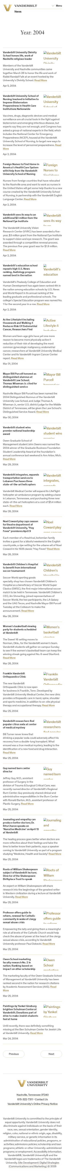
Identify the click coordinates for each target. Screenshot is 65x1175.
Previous (14, 1054)
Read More (40, 80)
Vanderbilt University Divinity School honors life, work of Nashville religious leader (20, 55)
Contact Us (41, 1099)
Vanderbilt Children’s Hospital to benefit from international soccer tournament (20, 567)
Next (51, 1054)
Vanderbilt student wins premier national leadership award (19, 431)
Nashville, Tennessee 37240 (33, 1095)
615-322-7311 (25, 1099)
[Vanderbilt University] (32, 1083)
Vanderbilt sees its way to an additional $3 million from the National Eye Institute (20, 218)
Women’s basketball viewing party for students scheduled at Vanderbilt (19, 629)
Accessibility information (47, 1151)
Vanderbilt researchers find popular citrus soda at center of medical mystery (19, 724)
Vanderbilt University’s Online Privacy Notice (33, 1104)
